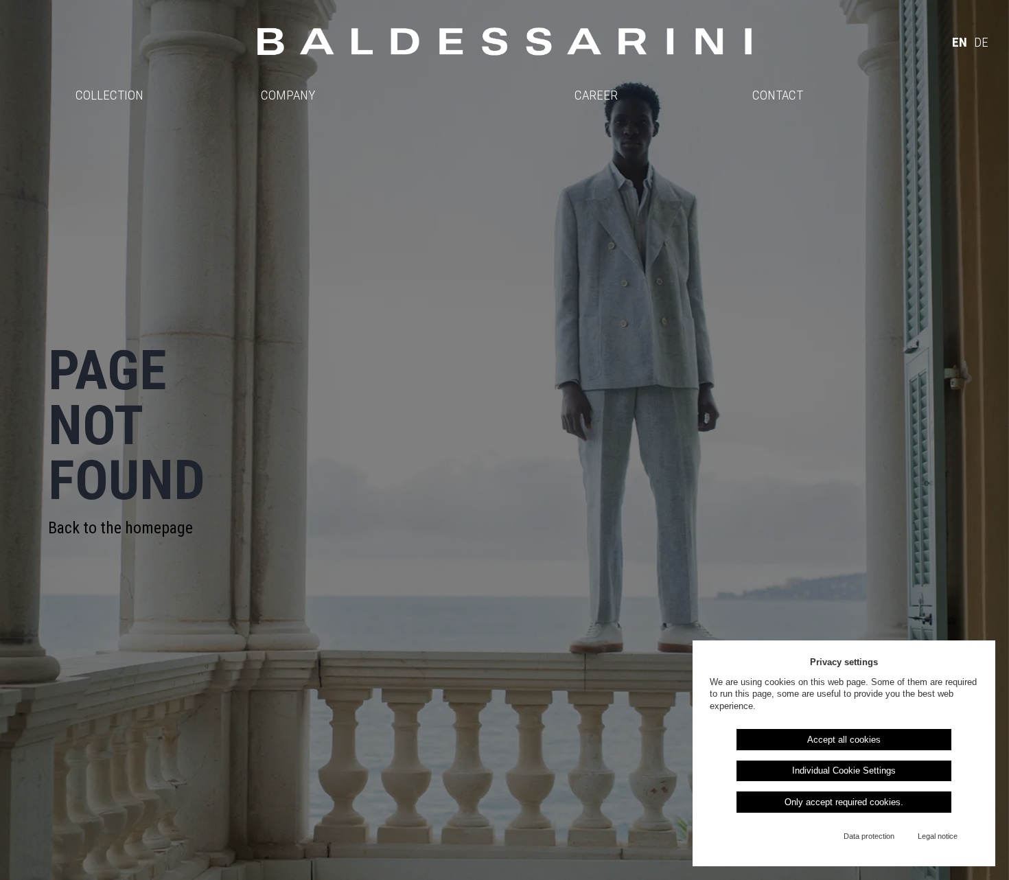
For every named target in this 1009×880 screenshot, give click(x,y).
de (981, 42)
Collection (109, 95)
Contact (777, 95)
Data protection (869, 836)
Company (288, 95)
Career (596, 95)
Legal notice (938, 836)
